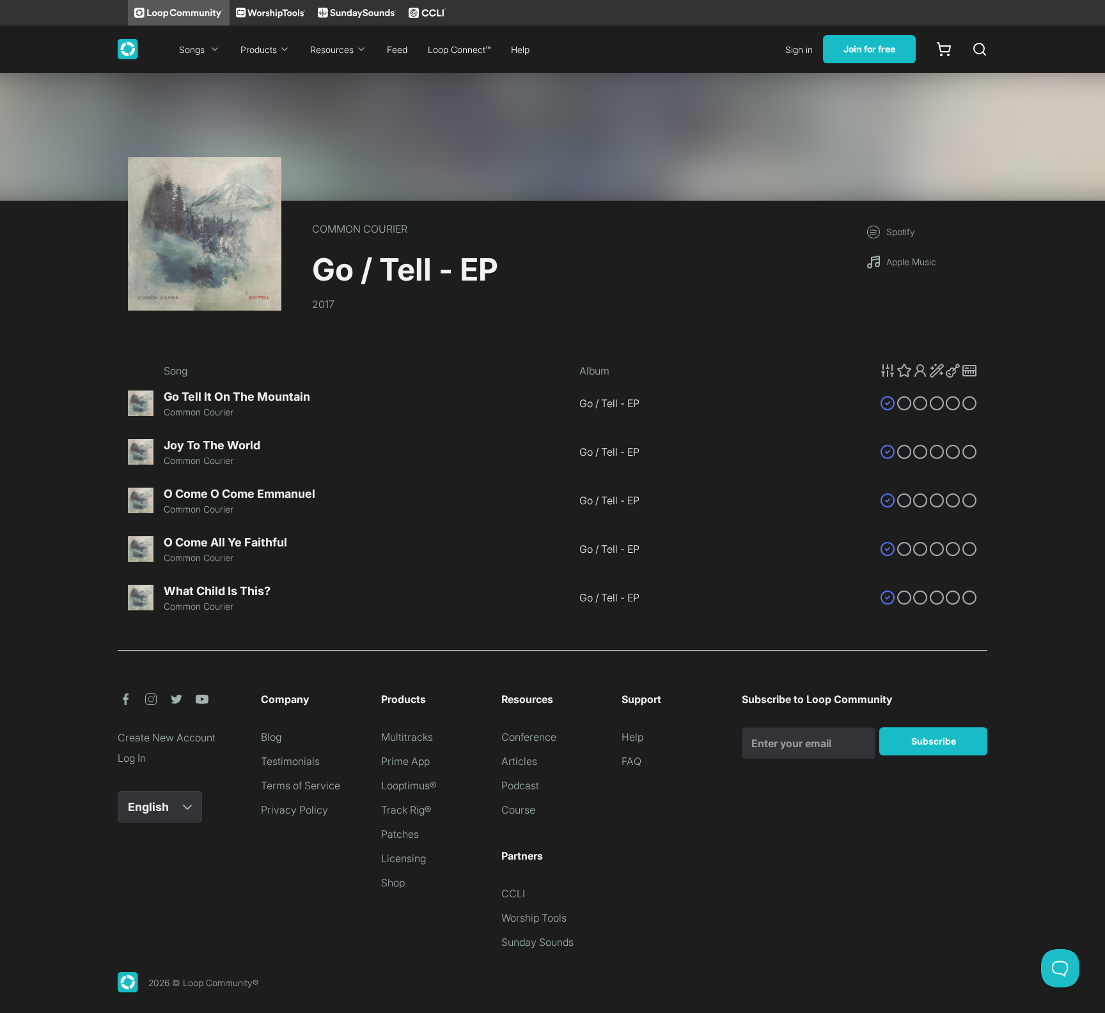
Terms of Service (300, 785)
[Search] (979, 49)
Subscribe (933, 741)
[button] (928, 370)
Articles (519, 761)
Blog (271, 737)
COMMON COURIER (359, 228)
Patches (400, 834)
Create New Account (167, 737)
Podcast (520, 785)
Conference (528, 737)
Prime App (405, 761)
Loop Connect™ (459, 49)
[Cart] (944, 49)
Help (520, 49)
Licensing (403, 858)
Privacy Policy (294, 809)
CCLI (513, 893)
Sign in (799, 49)
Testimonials (290, 761)
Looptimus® (409, 785)
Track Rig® (406, 809)
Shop (393, 882)
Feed (397, 49)
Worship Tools (534, 917)
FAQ (631, 761)
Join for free (869, 48)
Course (518, 809)
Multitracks (407, 737)
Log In (132, 758)
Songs (192, 49)
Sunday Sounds (537, 942)
